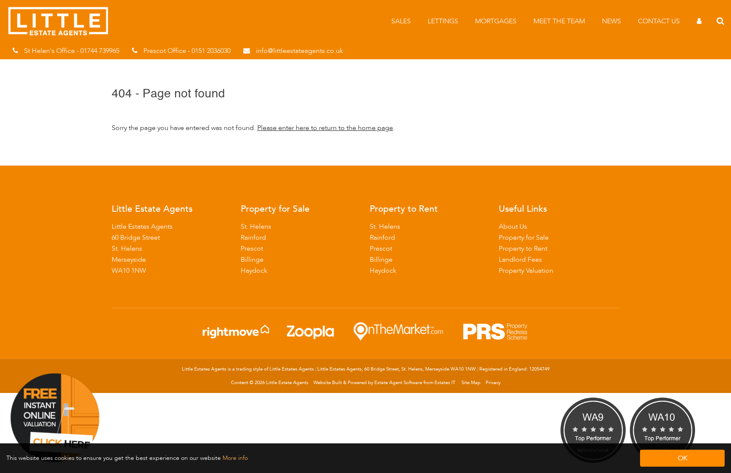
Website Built (327, 382)
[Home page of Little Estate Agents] (62, 34)
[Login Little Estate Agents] (699, 21)
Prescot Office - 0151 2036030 (187, 50)
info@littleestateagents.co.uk (299, 50)
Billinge (252, 259)
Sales (401, 21)
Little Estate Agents (287, 382)
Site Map (471, 382)
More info (235, 458)
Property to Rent (523, 248)
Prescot (252, 248)
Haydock (254, 270)
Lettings (443, 21)
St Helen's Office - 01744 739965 (71, 50)
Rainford (253, 237)
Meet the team (559, 21)
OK (682, 458)
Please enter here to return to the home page (325, 128)
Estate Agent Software (398, 382)
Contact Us (659, 21)
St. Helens (256, 226)
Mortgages (496, 21)
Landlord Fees (520, 259)
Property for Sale (524, 237)
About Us (513, 226)
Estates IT (444, 382)
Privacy (493, 382)
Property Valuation (526, 270)
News (611, 21)
